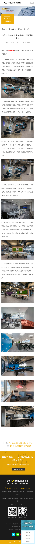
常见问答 (27, 29)
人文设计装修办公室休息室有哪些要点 (20, 443)
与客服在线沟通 (18, 469)
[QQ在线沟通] (14, 542)
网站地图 (10, 529)
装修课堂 (11, 29)
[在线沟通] (9, 542)
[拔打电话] (20, 542)
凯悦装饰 (12, 3)
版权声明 (17, 529)
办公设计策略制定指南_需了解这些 (20, 446)
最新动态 (4, 29)
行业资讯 (19, 29)
